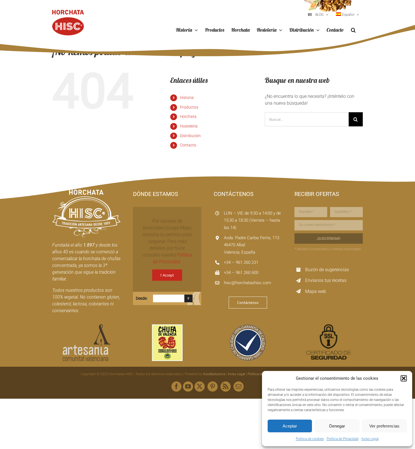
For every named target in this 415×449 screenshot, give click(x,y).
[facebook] (176, 386)
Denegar (337, 426)
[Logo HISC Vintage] (86, 192)
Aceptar (290, 426)
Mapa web (315, 291)
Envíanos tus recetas (325, 280)
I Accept (167, 275)
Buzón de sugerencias (327, 269)
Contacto (188, 145)
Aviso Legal (370, 439)
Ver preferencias (384, 426)
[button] (404, 378)
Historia (187, 97)
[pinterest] (212, 386)
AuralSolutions (214, 374)
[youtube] (188, 386)
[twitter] (200, 386)
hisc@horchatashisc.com (247, 282)
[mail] (238, 386)
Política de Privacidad (343, 439)
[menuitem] (347, 14)
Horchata (188, 116)
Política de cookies (310, 439)
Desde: (141, 298)
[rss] (225, 386)
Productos (189, 107)
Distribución (190, 135)
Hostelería (189, 126)
